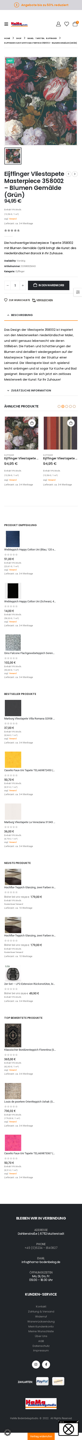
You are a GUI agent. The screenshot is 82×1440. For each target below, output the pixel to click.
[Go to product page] (21, 433)
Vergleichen (44, 300)
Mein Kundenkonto (41, 1326)
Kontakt (41, 1306)
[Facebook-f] (46, 1365)
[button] (7, 24)
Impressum (41, 1350)
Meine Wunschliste (41, 1331)
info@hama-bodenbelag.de (41, 1262)
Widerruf (41, 1316)
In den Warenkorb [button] (32, 423)
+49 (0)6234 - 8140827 (41, 1248)
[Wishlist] (66, 24)
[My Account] (58, 24)
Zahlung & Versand (41, 1311)
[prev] (68, 174)
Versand (13, 218)
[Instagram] (36, 1365)
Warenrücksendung (41, 1321)
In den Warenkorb (51, 285)
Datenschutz (41, 1346)
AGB (41, 1341)
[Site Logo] (19, 24)
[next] (75, 174)
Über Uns (41, 1336)
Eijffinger (20, 271)
